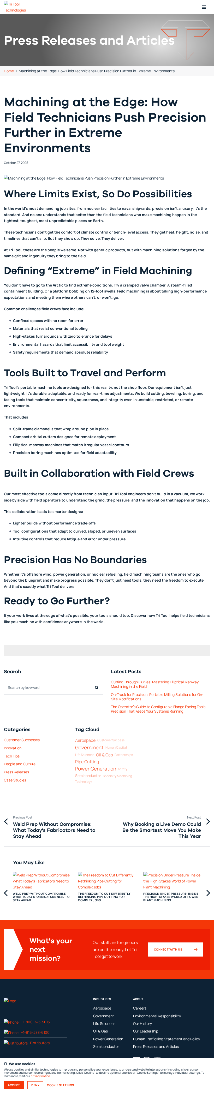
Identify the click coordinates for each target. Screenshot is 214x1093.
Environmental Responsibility (157, 1015)
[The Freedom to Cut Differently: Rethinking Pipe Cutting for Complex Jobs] (107, 886)
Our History (142, 1023)
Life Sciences (84, 755)
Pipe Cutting (87, 761)
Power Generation (95, 769)
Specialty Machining (117, 776)
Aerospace (85, 740)
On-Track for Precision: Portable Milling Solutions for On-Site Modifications (157, 696)
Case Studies (15, 780)
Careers (139, 1008)
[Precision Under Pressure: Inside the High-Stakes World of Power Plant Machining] (172, 886)
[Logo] (10, 1000)
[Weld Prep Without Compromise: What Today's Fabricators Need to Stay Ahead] (41, 886)
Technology (83, 782)
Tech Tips (12, 756)
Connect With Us (168, 949)
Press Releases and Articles (156, 1046)
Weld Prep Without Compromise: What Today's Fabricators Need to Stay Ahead (54, 830)
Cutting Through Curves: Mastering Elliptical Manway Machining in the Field (155, 684)
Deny (35, 1085)
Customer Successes (22, 739)
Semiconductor (88, 776)
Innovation (12, 747)
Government (89, 748)
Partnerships (124, 755)
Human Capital (116, 748)
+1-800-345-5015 (35, 1021)
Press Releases (16, 771)
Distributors (40, 1042)
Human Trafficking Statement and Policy (166, 1038)
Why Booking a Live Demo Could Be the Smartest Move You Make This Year (161, 830)
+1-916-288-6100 (35, 1032)
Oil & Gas (104, 754)
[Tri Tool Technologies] (21, 7)
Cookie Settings (60, 1085)
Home (9, 70)
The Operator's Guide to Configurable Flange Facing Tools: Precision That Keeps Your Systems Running (158, 709)
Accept (14, 1085)
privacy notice (40, 1076)
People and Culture (19, 763)
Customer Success (110, 740)
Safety (122, 769)
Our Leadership (145, 1031)
